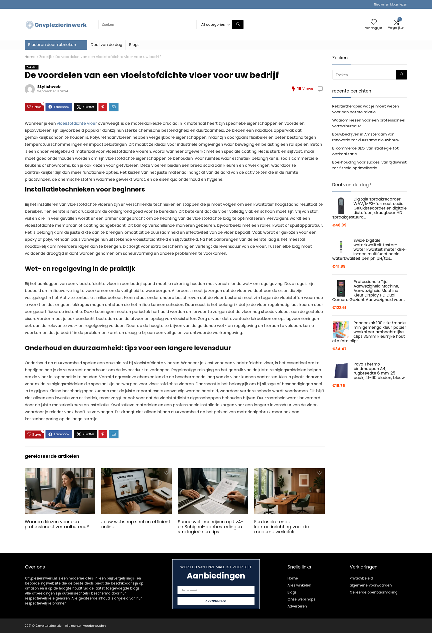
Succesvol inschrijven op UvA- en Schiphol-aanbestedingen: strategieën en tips (211, 527)
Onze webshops (301, 599)
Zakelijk (45, 56)
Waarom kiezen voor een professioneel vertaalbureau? (57, 524)
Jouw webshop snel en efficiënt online (135, 524)
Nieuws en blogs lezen (390, 4)
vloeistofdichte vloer (77, 123)
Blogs (134, 45)
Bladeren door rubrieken (52, 45)
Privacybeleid (361, 578)
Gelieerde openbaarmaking (374, 592)
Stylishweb (48, 87)
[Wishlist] (374, 22)
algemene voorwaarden (371, 585)
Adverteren (297, 606)
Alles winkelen (299, 585)
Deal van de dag (106, 45)
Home (30, 56)
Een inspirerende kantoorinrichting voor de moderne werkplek (281, 527)
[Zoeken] (238, 24)
